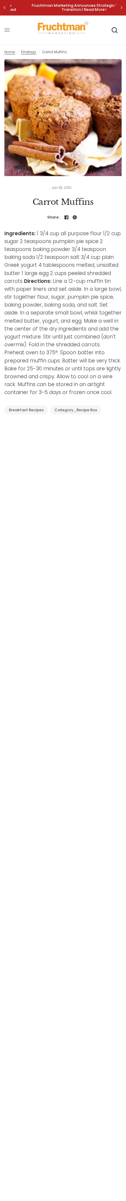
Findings (28, 51)
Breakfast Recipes (26, 410)
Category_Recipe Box (76, 410)
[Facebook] (66, 217)
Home (9, 51)
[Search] (115, 30)
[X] (74, 217)
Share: (53, 217)
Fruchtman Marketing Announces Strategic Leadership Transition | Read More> (63, 7)
